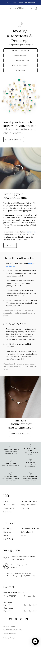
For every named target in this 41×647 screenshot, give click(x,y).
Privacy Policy (8, 638)
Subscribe (7, 512)
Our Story (7, 529)
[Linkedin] (21, 619)
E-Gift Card (8, 539)
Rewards (7, 532)
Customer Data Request (12, 629)
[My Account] (31, 8)
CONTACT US (10, 245)
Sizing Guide (8, 508)
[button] (35, 641)
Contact (8, 587)
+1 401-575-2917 (9, 596)
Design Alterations (28, 505)
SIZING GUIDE (20, 70)
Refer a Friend (26, 532)
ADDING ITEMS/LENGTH (20, 50)
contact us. (31, 232)
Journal (23, 536)
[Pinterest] (16, 619)
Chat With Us (29, 596)
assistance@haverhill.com (13, 592)
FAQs (5, 501)
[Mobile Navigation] (4, 8)
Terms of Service (9, 634)
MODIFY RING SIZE (20, 55)
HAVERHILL (14, 626)
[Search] (11, 8)
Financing (24, 508)
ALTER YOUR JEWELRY (13, 139)
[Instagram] (10, 619)
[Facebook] (5, 619)
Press (5, 536)
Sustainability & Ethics (29, 529)
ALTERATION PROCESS (21, 60)
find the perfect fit (20, 433)
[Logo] (21, 8)
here (30, 263)
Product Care (9, 505)
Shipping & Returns (28, 501)
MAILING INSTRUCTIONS (20, 65)
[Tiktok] (26, 619)
